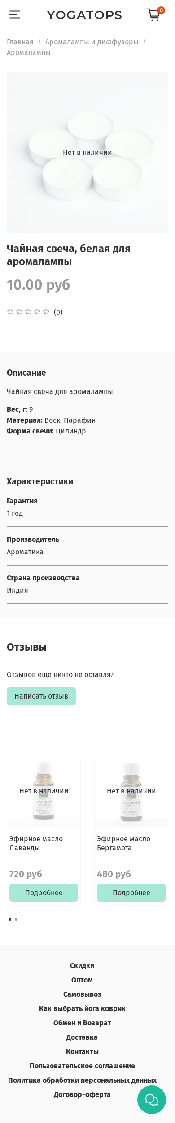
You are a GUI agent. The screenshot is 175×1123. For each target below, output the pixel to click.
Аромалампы (29, 52)
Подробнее (44, 892)
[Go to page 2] (16, 919)
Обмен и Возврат (82, 1023)
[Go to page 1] (10, 919)
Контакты (82, 1051)
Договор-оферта (82, 1094)
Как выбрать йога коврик (82, 1008)
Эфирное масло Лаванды (36, 843)
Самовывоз (82, 994)
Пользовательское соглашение (82, 1066)
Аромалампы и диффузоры (92, 42)
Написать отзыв (41, 696)
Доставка (82, 1037)
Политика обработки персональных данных (82, 1080)
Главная (20, 42)
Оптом (82, 980)
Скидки (82, 965)
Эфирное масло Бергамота (123, 843)
